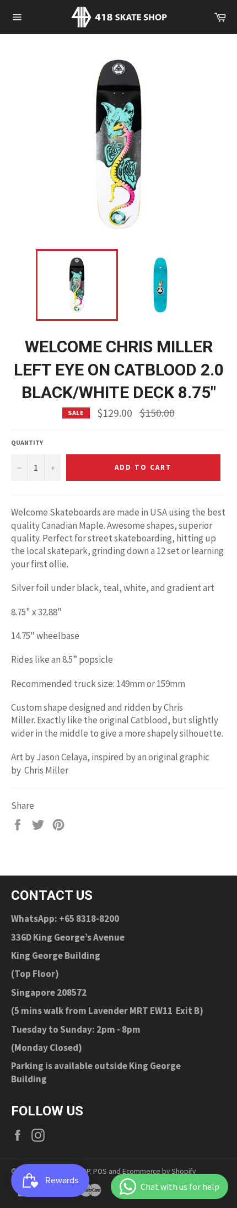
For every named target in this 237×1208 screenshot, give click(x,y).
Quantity (27, 442)
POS (100, 1171)
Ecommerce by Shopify (159, 1171)
